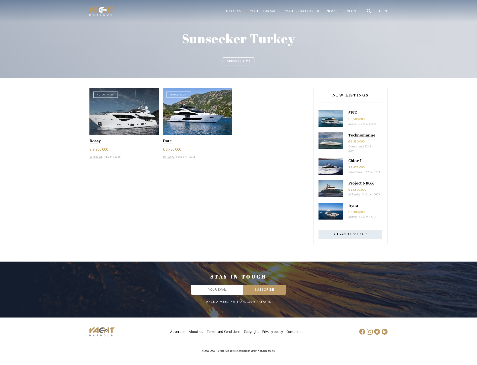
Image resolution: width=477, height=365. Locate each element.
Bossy (95, 140)
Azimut (352, 124)
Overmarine (355, 146)
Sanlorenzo (355, 172)
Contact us (294, 331)
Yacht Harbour (101, 12)
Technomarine (361, 135)
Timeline (350, 11)
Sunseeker (95, 156)
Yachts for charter (302, 11)
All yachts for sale (350, 234)
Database (234, 11)
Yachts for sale (264, 11)
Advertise (177, 331)
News (331, 11)
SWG (352, 112)
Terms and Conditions (223, 331)
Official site (239, 61)
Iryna (353, 205)
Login (382, 11)
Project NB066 (361, 183)
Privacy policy (272, 331)
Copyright (251, 331)
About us (196, 331)
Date (167, 140)
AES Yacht (354, 194)
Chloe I (354, 160)
